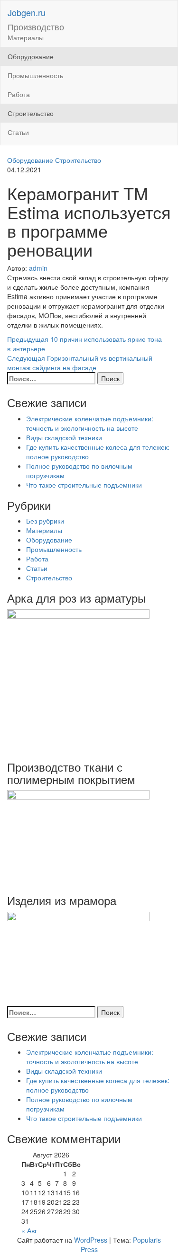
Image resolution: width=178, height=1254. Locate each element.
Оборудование (31, 56)
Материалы (26, 37)
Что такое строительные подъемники (84, 484)
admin (38, 268)
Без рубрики (45, 520)
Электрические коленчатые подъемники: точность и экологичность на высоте (89, 423)
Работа (19, 94)
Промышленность (35, 75)
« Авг (29, 1230)
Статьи (18, 132)
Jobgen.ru (27, 12)
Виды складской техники (64, 437)
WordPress (90, 1240)
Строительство (31, 113)
